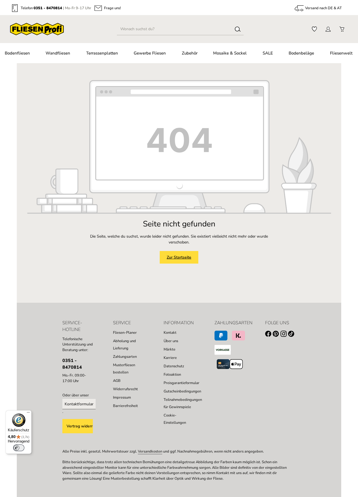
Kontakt (170, 332)
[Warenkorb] (341, 29)
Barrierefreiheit (125, 405)
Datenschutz (174, 366)
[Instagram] (284, 335)
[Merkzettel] (314, 29)
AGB (117, 380)
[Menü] (28, 413)
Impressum (122, 397)
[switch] (18, 447)
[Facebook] (269, 335)
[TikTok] (292, 335)
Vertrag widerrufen (80, 426)
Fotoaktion (172, 374)
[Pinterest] (276, 335)
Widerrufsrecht (125, 389)
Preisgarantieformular (181, 382)
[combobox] (174, 29)
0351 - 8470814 (48, 8)
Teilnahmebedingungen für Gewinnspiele (183, 403)
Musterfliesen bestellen (124, 369)
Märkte (169, 349)
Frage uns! (112, 8)
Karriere (170, 357)
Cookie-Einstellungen (175, 419)
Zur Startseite (179, 257)
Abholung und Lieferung (124, 345)
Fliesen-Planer (125, 332)
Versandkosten (150, 451)
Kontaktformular (79, 404)
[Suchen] (238, 29)
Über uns (171, 341)
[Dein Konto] (328, 29)
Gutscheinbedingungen (182, 391)
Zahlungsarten (125, 356)
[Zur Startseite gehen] (37, 29)
